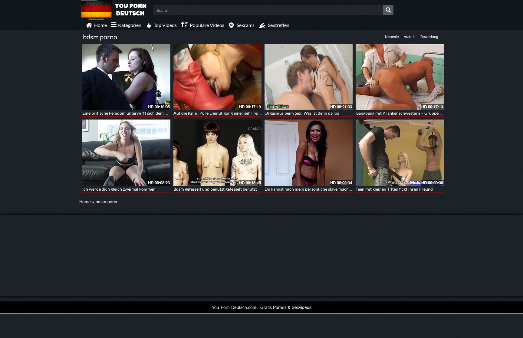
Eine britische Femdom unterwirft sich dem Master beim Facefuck (144, 113)
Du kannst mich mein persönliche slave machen (309, 189)
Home (85, 202)
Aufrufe (410, 36)
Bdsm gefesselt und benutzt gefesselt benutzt (215, 189)
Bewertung (429, 36)
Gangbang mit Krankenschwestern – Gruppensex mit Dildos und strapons (424, 113)
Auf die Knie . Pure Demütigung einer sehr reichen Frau (225, 113)
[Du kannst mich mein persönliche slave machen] (309, 152)
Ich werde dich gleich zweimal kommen (119, 189)
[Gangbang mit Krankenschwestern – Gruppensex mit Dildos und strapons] (400, 77)
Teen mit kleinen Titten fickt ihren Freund (394, 189)
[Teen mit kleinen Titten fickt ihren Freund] (400, 152)
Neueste (392, 36)
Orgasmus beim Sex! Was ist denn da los (302, 113)
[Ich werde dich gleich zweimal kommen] (126, 152)
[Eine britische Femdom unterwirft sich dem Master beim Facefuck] (126, 77)
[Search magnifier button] (388, 10)
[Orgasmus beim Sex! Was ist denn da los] (309, 77)
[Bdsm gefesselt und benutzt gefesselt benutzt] (217, 152)
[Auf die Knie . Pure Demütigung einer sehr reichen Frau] (217, 77)
